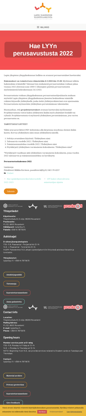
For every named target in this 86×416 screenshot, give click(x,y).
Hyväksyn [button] (42, 412)
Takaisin (11, 191)
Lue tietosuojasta (74, 411)
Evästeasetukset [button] (56, 411)
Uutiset (10, 173)
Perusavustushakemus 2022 (18, 161)
